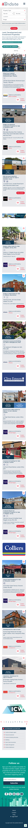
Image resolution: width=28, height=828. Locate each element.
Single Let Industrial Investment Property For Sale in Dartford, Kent (11, 126)
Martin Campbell (13, 96)
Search (15, 28)
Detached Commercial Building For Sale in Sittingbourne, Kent (12, 341)
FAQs (14, 814)
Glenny (10, 148)
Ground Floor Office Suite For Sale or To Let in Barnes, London (11, 411)
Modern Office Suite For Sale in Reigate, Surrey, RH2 (11, 247)
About (14, 810)
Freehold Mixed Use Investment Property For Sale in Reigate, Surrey (11, 512)
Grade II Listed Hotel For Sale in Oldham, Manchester (11, 294)
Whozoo (10, 312)
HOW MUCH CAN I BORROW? (10, 46)
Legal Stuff (15, 816)
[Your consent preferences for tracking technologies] (25, 825)
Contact (14, 812)
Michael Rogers (12, 265)
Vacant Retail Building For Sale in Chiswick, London (12, 580)
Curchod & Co (12, 647)
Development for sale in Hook (11, 629)
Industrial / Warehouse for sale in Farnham (10, 676)
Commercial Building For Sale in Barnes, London (11, 461)
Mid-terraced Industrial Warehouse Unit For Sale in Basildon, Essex (11, 178)
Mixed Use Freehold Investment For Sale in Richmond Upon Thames (10, 75)
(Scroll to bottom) (12, 42)
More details (20, 89)
